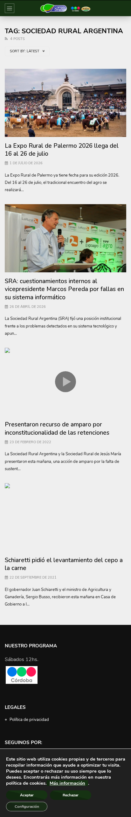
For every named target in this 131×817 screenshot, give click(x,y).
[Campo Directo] (65, 8)
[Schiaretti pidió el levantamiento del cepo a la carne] (65, 517)
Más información (67, 783)
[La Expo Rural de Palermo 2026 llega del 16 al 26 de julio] (65, 103)
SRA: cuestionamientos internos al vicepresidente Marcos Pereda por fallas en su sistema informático (64, 289)
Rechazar (71, 795)
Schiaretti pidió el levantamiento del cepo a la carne (64, 564)
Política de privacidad (29, 720)
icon (65, 381)
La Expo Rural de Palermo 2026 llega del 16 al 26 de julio (62, 150)
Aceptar (27, 795)
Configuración (27, 806)
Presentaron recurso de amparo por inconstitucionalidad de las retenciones (57, 428)
